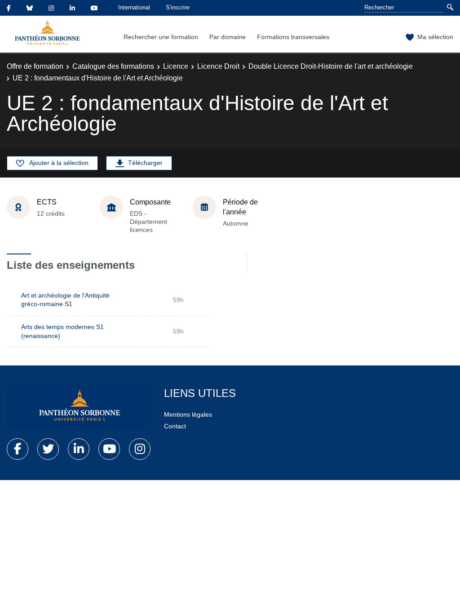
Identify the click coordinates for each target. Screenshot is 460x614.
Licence (175, 66)
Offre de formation (35, 66)
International (134, 7)
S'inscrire (178, 7)
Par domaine (227, 36)
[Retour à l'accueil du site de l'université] (78, 407)
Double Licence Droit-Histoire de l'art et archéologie (330, 66)
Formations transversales (293, 36)
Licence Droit (218, 66)
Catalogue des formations (113, 66)
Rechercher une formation (161, 36)
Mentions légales (188, 414)
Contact (175, 426)
